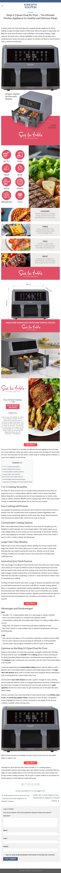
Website (5, 846)
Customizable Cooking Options (13, 472)
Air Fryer (30, 12)
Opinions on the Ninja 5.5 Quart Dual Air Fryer (17, 482)
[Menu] (2, 6)
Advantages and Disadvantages (13, 479)
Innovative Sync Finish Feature (12, 477)
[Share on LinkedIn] (38, 784)
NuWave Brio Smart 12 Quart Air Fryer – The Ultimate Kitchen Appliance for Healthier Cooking (15, 798)
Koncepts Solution (30, 6)
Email (5, 838)
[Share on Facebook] (25, 784)
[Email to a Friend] (32, 784)
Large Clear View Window (11, 474)
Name (5, 830)
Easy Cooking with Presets (11, 469)
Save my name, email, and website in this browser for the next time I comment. (30, 855)
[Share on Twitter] (28, 784)
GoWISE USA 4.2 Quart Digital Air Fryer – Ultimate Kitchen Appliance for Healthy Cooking (46, 798)
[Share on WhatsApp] (22, 784)
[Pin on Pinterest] (35, 784)
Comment (7, 816)
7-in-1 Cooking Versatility (10, 467)
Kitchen (43, 791)
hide (20, 463)
